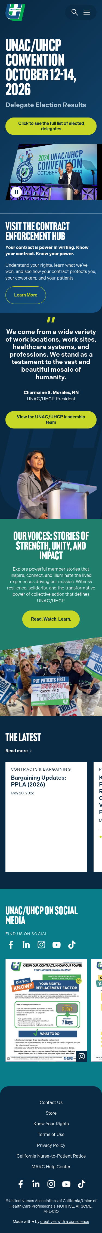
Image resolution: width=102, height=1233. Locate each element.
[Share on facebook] (20, 1184)
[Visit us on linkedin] (26, 944)
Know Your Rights (51, 1123)
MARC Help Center (51, 1166)
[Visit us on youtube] (56, 944)
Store (51, 1113)
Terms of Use (51, 1134)
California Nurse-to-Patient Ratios (51, 1156)
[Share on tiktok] (81, 1184)
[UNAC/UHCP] (15, 12)
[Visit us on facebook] (10, 944)
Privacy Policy (51, 1145)
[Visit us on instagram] (41, 944)
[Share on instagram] (51, 1184)
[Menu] (87, 12)
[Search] (75, 12)
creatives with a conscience (64, 1221)
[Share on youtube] (66, 1184)
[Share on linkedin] (35, 1184)
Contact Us (51, 1102)
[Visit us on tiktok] (71, 944)
